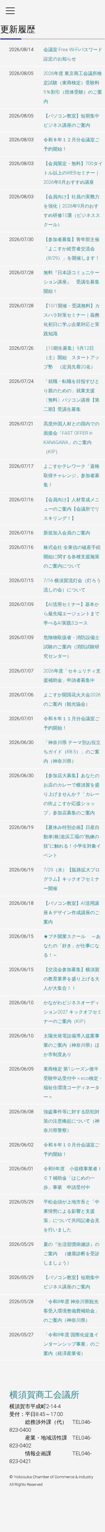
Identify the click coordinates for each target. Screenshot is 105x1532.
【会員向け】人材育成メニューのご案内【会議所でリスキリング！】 (71, 509)
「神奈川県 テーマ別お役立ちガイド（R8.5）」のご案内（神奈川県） (72, 752)
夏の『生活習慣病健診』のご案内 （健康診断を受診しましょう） (71, 1254)
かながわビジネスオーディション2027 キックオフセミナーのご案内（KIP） (72, 1012)
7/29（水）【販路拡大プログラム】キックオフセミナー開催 (71, 879)
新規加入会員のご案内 (66, 533)
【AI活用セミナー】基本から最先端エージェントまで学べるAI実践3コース (71, 614)
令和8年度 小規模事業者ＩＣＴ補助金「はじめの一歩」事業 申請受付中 (72, 1178)
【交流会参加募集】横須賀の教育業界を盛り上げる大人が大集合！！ (71, 979)
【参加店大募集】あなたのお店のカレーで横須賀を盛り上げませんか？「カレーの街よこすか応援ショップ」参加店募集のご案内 (71, 794)
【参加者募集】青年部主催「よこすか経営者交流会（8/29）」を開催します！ (71, 249)
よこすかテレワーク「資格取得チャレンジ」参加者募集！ (71, 475)
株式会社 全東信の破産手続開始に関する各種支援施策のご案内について (72, 557)
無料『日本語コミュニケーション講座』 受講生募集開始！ (71, 282)
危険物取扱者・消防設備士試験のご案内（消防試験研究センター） (71, 647)
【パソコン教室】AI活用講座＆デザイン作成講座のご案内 (71, 912)
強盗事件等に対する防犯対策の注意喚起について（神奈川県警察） (71, 1121)
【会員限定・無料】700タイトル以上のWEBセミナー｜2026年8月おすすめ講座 (73, 173)
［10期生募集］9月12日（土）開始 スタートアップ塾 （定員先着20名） (71, 357)
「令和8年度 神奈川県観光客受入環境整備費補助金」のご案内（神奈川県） (71, 1311)
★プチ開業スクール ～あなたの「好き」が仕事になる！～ (72, 946)
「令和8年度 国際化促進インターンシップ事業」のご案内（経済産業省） (71, 1344)
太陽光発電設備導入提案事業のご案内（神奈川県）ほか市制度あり (71, 1045)
